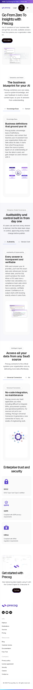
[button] (27, 8)
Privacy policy (6, 660)
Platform (4, 623)
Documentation (6, 648)
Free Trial (5, 652)
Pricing (4, 633)
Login (15, 8)
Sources (4, 629)
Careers (4, 670)
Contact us (5, 674)
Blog (3, 641)
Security (4, 667)
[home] (7, 8)
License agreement (7, 664)
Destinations (5, 626)
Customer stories (7, 645)
